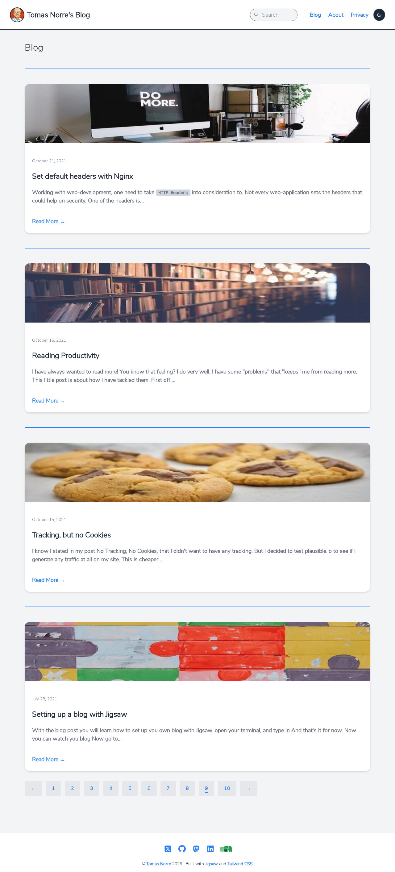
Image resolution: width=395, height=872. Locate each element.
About (335, 15)
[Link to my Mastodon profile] (196, 849)
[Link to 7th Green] (226, 849)
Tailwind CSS (240, 864)
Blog (315, 15)
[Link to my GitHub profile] (182, 849)
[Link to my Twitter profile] (168, 849)
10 (227, 788)
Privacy (359, 15)
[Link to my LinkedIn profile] (210, 849)
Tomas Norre (158, 864)
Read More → (48, 221)
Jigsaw (211, 864)
